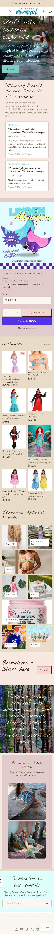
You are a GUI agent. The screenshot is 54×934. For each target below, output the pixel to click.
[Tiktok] (27, 929)
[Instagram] (16, 929)
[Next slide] (48, 678)
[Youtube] (22, 929)
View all (48, 344)
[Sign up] (47, 903)
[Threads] (37, 929)
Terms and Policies (27, 922)
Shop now (10, 69)
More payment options (27, 328)
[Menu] (3, 11)
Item (4, 294)
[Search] (10, 11)
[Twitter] (32, 929)
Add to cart (38, 312)
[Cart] (50, 11)
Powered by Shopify (38, 916)
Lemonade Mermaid (21, 916)
